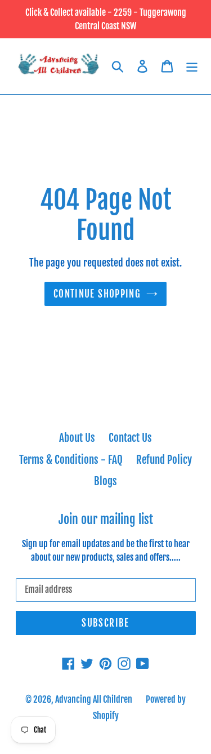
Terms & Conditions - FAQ (71, 460)
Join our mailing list (106, 519)
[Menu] (191, 66)
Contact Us (130, 438)
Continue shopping (97, 294)
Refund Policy (164, 460)
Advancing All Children (93, 699)
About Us (77, 438)
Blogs (105, 481)
